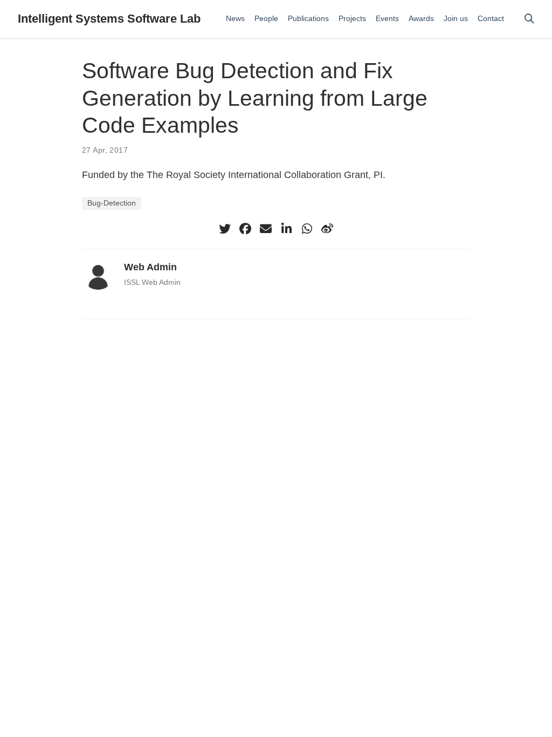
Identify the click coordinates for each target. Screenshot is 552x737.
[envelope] (266, 229)
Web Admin (150, 267)
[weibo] (327, 229)
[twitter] (225, 229)
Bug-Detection (111, 203)
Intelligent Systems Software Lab (109, 18)
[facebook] (245, 229)
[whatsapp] (307, 229)
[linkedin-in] (286, 229)
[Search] (529, 19)
